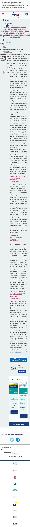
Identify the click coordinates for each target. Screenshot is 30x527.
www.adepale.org (17, 352)
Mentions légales (6, 447)
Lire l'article (14, 412)
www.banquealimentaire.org (18, 351)
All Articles (21, 371)
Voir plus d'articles (18, 424)
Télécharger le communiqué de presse (18, 359)
